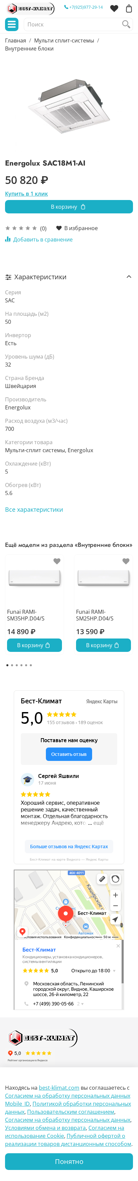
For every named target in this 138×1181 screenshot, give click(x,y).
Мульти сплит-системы (64, 40)
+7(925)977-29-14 (85, 7)
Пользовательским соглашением (70, 1111)
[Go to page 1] (7, 665)
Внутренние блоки (29, 48)
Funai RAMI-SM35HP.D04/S (26, 615)
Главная (15, 40)
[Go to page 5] (26, 665)
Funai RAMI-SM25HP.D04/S (95, 615)
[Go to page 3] (17, 665)
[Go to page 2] (12, 665)
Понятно (69, 1161)
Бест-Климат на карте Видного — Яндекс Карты (69, 859)
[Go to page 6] (31, 665)
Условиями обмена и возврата (45, 1127)
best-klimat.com (59, 1087)
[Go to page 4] (21, 665)
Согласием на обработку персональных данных (67, 1119)
